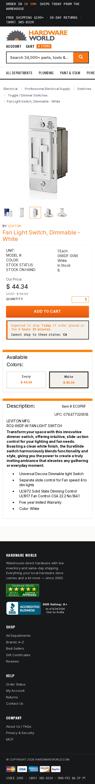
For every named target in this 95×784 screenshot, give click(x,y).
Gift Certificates (18, 655)
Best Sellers (15, 648)
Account (13, 46)
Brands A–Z (15, 642)
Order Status (16, 684)
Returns (12, 697)
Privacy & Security (20, 733)
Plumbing (46, 72)
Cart (38, 46)
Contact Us (14, 703)
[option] (26, 380)
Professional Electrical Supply (47, 89)
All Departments (19, 72)
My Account (15, 691)
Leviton (14, 226)
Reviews (12, 661)
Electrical (10, 89)
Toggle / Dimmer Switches (28, 95)
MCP (9, 739)
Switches (84, 89)
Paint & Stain (70, 72)
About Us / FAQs (18, 726)
